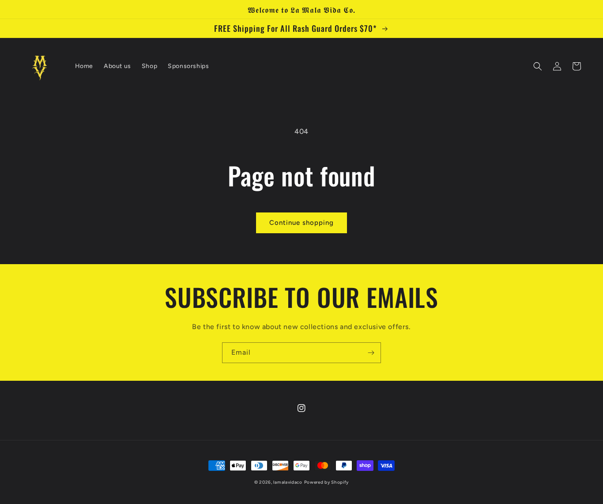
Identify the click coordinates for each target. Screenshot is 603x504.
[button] (537, 66)
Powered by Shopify (326, 482)
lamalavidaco (287, 482)
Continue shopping (301, 223)
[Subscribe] (371, 352)
